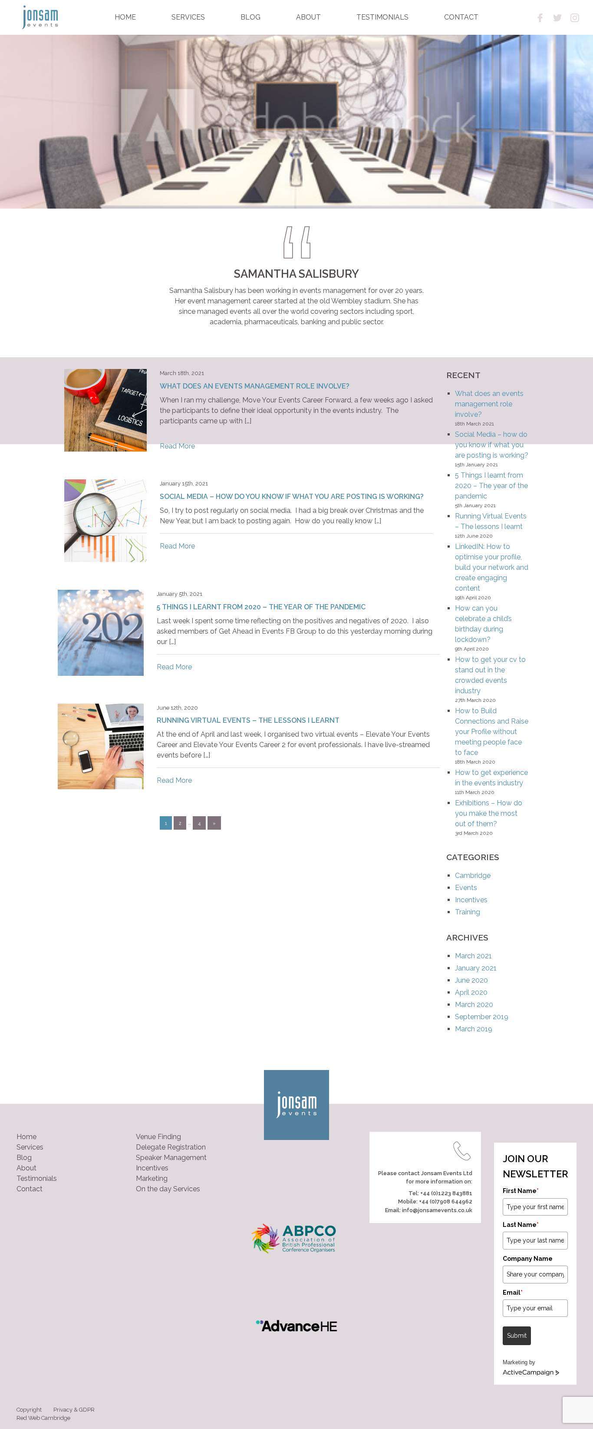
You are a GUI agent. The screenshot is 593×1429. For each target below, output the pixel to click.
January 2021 (476, 968)
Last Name (521, 1224)
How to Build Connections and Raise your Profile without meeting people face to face (491, 732)
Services (29, 1147)
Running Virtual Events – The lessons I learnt (248, 720)
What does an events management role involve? (254, 386)
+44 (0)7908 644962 (445, 1201)
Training (467, 912)
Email (513, 1292)
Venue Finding (158, 1137)
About (26, 1168)
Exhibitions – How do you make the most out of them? (488, 813)
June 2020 (471, 980)
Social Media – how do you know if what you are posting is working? (292, 496)
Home (26, 1137)
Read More (177, 446)
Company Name (528, 1258)
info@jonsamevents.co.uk (437, 1210)
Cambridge (473, 875)
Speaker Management (171, 1157)
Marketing (152, 1178)
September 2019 (481, 1017)
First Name (521, 1190)
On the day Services (168, 1189)
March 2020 (474, 1004)
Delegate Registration (171, 1147)
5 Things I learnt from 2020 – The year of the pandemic (261, 607)
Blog (24, 1157)
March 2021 (473, 956)
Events (466, 888)
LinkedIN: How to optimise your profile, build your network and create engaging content (491, 567)
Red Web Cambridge (43, 1418)
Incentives (471, 900)
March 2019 (473, 1029)
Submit (517, 1335)
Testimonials (36, 1178)
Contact (29, 1189)
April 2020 (471, 992)
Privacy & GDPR (74, 1409)
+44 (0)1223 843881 (446, 1193)
